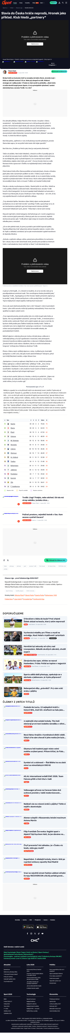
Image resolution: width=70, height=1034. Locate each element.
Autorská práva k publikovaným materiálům (21, 1024)
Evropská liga (27, 599)
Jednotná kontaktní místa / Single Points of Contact (23, 1028)
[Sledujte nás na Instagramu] (31, 933)
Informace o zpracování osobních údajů (21, 1026)
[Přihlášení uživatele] (59, 2)
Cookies (34, 1026)
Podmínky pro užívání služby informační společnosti (45, 1024)
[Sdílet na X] (7, 560)
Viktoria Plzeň (19, 595)
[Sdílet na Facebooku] (4, 560)
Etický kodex (40, 1028)
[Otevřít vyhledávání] (63, 2)
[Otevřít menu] (66, 3)
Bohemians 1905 (51, 595)
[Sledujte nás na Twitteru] (35, 933)
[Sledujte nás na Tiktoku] (38, 933)
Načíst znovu (35, 44)
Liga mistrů (18, 599)
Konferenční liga (38, 599)
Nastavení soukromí (42, 1026)
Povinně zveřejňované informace (51, 1028)
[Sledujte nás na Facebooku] (27, 933)
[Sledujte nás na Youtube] (42, 933)
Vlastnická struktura (52, 1026)
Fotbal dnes (9, 599)
